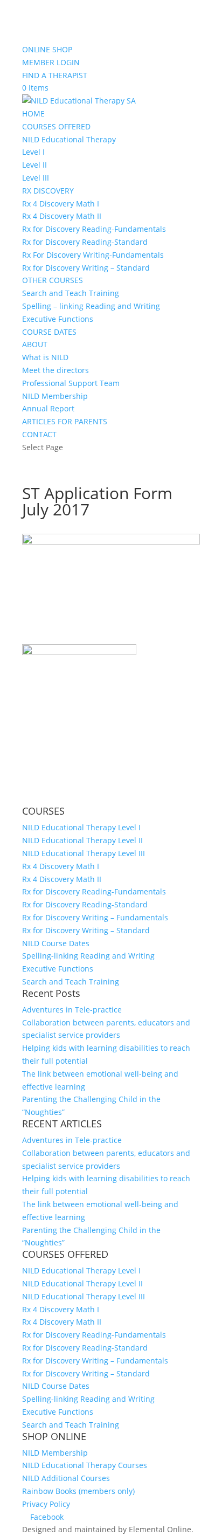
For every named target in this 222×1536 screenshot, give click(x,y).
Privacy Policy (46, 1504)
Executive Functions (57, 319)
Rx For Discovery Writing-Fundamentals (93, 255)
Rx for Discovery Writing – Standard (86, 268)
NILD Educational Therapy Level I (81, 827)
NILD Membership (55, 396)
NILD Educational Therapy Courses (84, 1465)
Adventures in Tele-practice (72, 1009)
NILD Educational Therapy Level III (83, 853)
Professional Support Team (71, 383)
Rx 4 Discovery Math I (60, 203)
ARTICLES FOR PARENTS (64, 421)
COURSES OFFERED (56, 126)
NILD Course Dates (55, 943)
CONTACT (39, 434)
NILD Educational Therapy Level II (82, 840)
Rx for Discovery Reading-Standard (85, 242)
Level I (33, 152)
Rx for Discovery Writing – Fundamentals (95, 917)
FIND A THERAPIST (54, 75)
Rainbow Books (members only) (78, 1491)
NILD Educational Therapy (69, 139)
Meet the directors (55, 370)
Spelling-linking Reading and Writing (88, 955)
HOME (33, 113)
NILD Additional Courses (66, 1478)
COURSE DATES (49, 332)
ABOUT (34, 344)
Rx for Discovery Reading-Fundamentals (94, 229)
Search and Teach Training (70, 293)
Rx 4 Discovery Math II (61, 216)
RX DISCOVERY (48, 190)
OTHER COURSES (52, 280)
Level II (34, 165)
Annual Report (48, 408)
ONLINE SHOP (47, 49)
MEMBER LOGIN (51, 62)
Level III (35, 178)
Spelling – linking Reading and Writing (91, 306)
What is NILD (45, 357)
